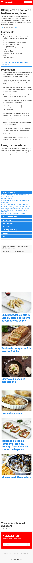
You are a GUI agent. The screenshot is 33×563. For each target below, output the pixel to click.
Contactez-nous (25, 553)
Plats (16, 27)
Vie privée (16, 553)
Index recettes (7, 553)
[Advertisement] (16, 173)
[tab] (16, 192)
